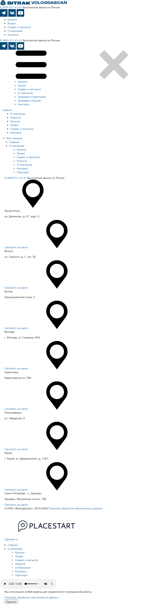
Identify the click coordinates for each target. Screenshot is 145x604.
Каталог (12, 19)
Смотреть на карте (16, 247)
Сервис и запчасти (19, 27)
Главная (14, 142)
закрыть (7, 110)
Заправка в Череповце (32, 96)
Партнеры (23, 172)
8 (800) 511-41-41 (11, 7)
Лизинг (12, 23)
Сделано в (11, 539)
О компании (15, 31)
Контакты (13, 34)
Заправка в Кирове (29, 100)
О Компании (24, 164)
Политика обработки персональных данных (76, 508)
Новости (15, 117)
